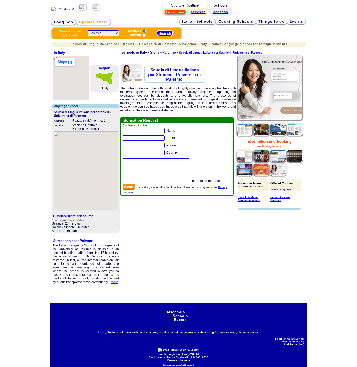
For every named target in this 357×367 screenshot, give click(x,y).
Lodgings (63, 22)
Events (296, 21)
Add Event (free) (294, 344)
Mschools (176, 312)
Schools (180, 316)
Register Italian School (289, 338)
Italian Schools (197, 21)
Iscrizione (175, 12)
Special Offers (93, 22)
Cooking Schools (235, 21)
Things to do (271, 21)
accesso (220, 12)
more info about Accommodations (249, 199)
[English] (96, 9)
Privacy (172, 360)
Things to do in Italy (291, 341)
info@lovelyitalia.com (185, 349)
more (114, 282)
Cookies (185, 360)
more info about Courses (280, 199)
